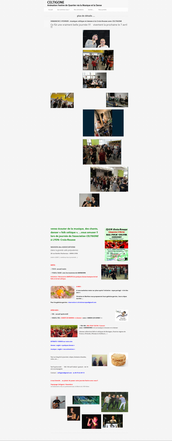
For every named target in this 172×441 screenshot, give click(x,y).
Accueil (50, 9)
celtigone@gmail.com (64, 373)
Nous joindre (102, 9)
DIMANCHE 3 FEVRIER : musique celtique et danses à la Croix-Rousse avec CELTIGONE (86, 21)
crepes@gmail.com (90, 302)
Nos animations (79, 9)
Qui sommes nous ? (63, 9)
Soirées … (91, 9)
